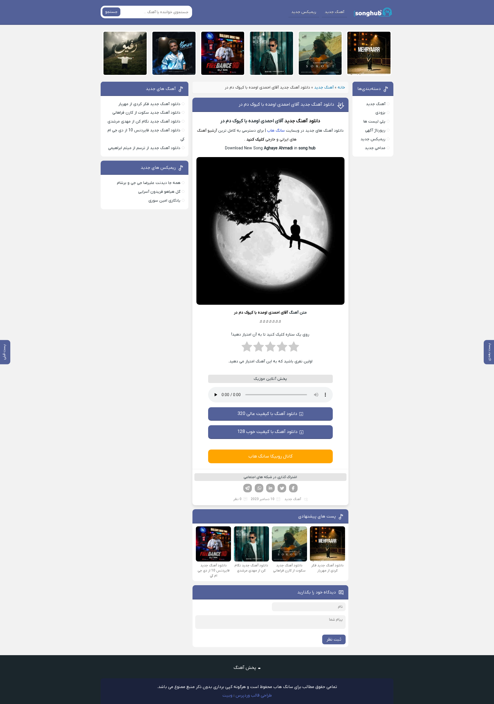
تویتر (282, 488)
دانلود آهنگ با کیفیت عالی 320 (267, 414)
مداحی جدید (375, 148)
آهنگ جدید (334, 12)
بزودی (380, 112)
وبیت (227, 695)
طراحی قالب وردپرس (254, 695)
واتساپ (259, 488)
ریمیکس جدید (303, 12)
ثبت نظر (333, 639)
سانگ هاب (276, 130)
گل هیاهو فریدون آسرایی (159, 191)
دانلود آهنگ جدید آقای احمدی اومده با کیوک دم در (286, 104)
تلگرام (247, 488)
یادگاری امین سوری (164, 200)
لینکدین (270, 488)
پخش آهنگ (245, 668)
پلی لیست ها (374, 121)
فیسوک (293, 488)
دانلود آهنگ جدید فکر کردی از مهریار (149, 104)
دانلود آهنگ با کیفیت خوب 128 (267, 432)
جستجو (111, 11)
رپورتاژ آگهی (375, 130)
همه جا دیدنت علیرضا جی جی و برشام (148, 183)
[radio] (293, 348)
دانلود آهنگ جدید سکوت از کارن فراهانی (146, 112)
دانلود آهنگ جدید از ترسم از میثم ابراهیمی (144, 148)
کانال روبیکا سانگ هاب (270, 456)
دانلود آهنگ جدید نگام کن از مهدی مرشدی (143, 121)
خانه (341, 87)
